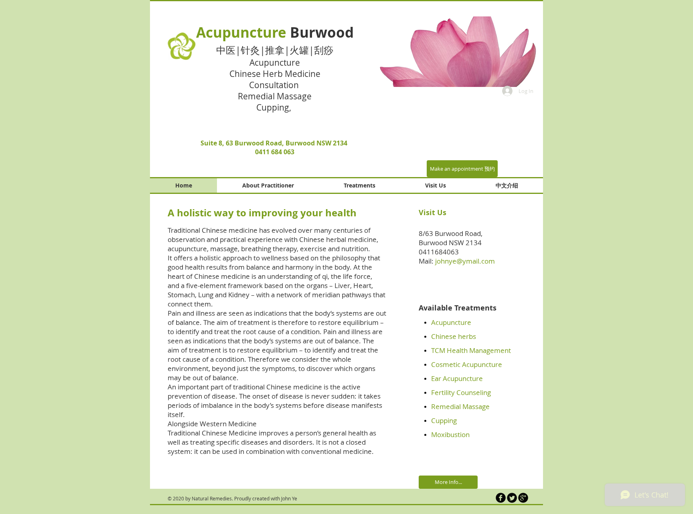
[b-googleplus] (523, 498)
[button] (449, 51)
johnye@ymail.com (465, 261)
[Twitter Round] (512, 498)
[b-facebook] (501, 498)
